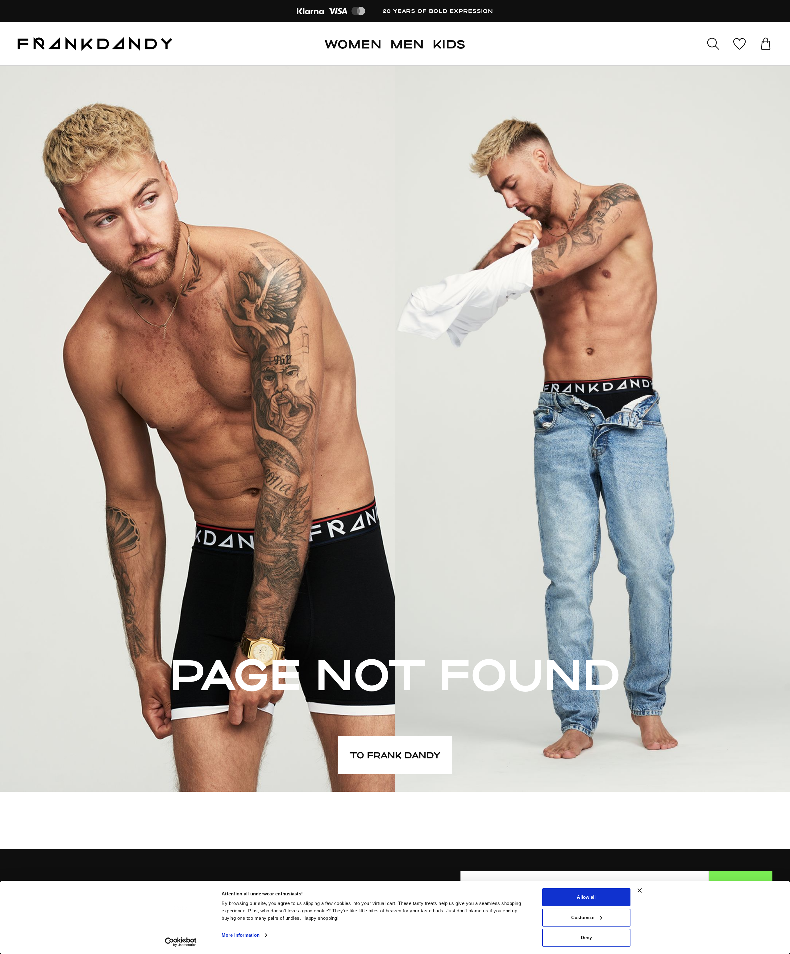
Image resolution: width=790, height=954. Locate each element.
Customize (583, 917)
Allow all (586, 897)
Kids (449, 43)
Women (353, 43)
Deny (586, 937)
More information (241, 935)
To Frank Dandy (395, 755)
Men (407, 43)
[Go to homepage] (95, 44)
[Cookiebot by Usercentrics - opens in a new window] (181, 942)
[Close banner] (640, 890)
